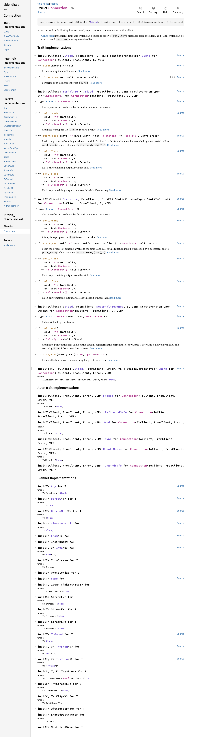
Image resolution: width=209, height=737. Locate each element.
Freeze (108, 395)
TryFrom (62, 646)
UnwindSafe (113, 465)
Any (53, 486)
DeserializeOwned (109, 306)
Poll (49, 124)
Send (106, 422)
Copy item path (72, 8)
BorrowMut (58, 511)
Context (63, 120)
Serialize (70, 91)
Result (58, 124)
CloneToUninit (62, 523)
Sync (108, 439)
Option (58, 339)
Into (59, 548)
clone (46, 65)
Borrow (56, 498)
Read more (84, 71)
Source (41, 12)
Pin (56, 116)
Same (54, 578)
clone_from (50, 77)
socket (54, 3)
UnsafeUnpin (112, 449)
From (54, 536)
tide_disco (43, 3)
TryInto (62, 659)
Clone (146, 55)
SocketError (66, 101)
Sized (94, 21)
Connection (47, 35)
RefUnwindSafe (116, 412)
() (65, 124)
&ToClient (53, 95)
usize (79, 354)
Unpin (163, 368)
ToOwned (57, 634)
